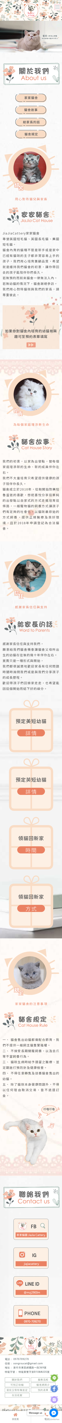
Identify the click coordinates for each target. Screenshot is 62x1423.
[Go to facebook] (53, 1412)
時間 (31, 849)
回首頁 (15, 1419)
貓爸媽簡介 (43, 1384)
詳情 (31, 732)
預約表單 (43, 1390)
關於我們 (17, 1379)
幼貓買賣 (23, 1401)
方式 (31, 908)
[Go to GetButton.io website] (53, 1419)
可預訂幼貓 (17, 1384)
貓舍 (6, 1401)
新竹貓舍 (35, 1401)
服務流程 (43, 1379)
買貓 (13, 1401)
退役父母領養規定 (17, 1390)
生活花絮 (17, 1395)
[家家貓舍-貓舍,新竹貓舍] (31, 11)
